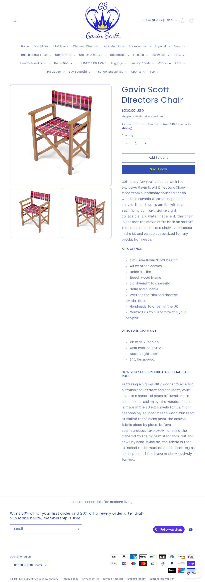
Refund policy (70, 579)
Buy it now (158, 169)
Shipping (127, 116)
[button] (14, 20)
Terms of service (113, 579)
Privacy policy (90, 579)
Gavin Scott (26, 579)
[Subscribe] (77, 529)
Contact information (162, 579)
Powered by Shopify (46, 579)
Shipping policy (137, 579)
